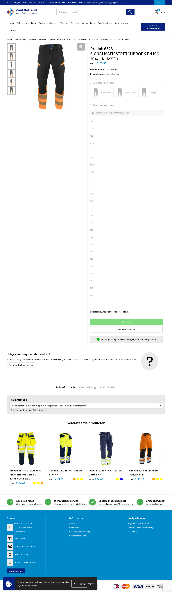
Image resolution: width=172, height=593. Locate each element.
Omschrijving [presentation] (87, 387)
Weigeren (91, 584)
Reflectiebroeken (58, 39)
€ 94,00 (56, 479)
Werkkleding (21, 39)
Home (9, 39)
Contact (159, 2)
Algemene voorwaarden (138, 523)
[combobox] (91, 12)
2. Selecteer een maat (102, 105)
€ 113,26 (136, 479)
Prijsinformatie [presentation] (65, 387)
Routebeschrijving (77, 535)
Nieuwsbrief (74, 527)
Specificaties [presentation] (108, 387)
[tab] (65, 387)
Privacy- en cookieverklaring (141, 527)
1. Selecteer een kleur (102, 82)
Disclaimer (132, 531)
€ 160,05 (17, 483)
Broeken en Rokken (38, 39)
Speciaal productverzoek (153, 26)
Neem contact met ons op (21, 365)
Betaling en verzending (80, 531)
